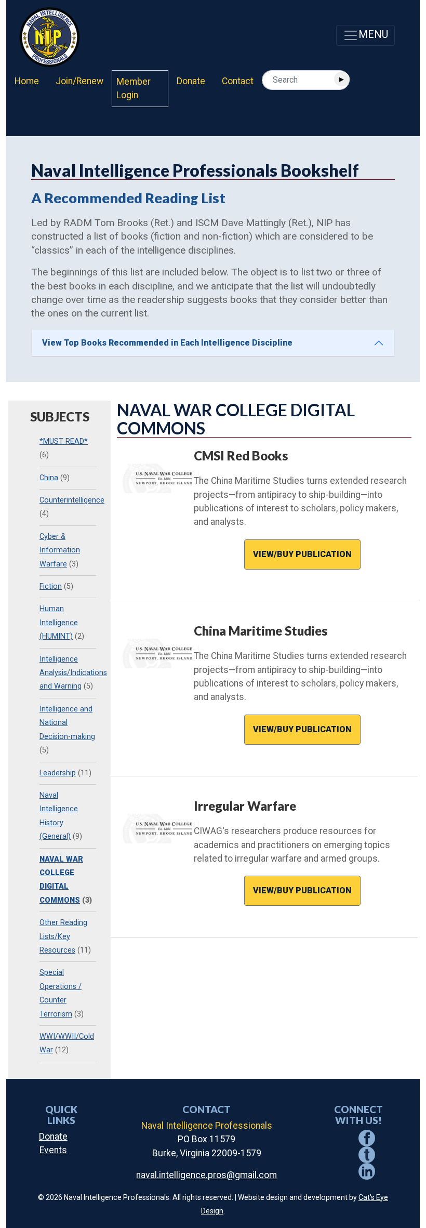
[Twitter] (366, 1154)
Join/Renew (79, 81)
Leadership (57, 773)
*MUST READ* (63, 441)
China (48, 477)
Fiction (50, 586)
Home (27, 81)
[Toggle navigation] (365, 35)
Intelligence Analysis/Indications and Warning (73, 673)
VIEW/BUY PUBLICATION (302, 554)
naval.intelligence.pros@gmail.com (206, 1175)
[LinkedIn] (366, 1171)
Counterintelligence (71, 500)
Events (53, 1150)
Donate (191, 81)
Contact (238, 81)
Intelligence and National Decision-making (67, 723)
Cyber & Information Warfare (59, 550)
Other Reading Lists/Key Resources (63, 936)
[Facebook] (366, 1137)
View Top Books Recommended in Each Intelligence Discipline (167, 343)
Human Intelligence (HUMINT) (58, 622)
